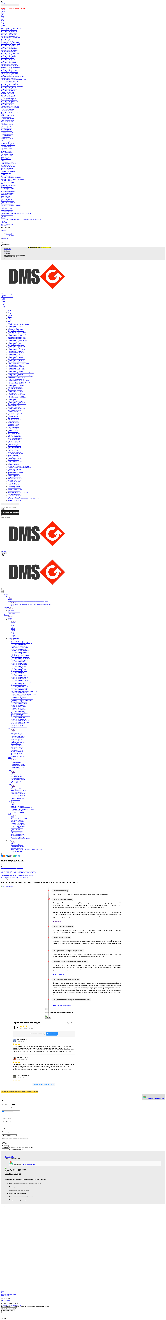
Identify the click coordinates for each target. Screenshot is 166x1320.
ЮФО (13, 761)
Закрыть (48, 1017)
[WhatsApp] (14, 856)
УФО (12, 843)
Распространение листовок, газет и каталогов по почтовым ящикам (31, 604)
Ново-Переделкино (155, 1098)
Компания (11, 610)
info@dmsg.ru (6, 238)
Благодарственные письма (10, 5)
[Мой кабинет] (1, 589)
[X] (9, 856)
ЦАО (15, 877)
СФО (12, 773)
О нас (2, 1291)
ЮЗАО (26, 877)
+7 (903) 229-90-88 (18, 1170)
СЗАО (12, 877)
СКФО (13, 804)
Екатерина (9, 1156)
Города (10, 618)
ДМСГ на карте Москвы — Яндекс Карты (44, 1087)
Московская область (17, 641)
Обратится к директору (34, 247)
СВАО (8, 877)
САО (5, 877)
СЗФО (13, 787)
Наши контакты (5, 1295)
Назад (11, 598)
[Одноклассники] (4, 856)
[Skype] (16, 856)
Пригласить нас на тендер (8, 1294)
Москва (13, 622)
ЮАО (18, 877)
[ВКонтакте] (2, 856)
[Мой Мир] (7, 856)
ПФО (12, 817)
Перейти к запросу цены (7, 1310)
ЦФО (12, 731)
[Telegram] (19, 856)
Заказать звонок (7, 243)
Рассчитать (6, 1147)
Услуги (10, 599)
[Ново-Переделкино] (7, 886)
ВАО (2, 877)
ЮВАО (22, 877)
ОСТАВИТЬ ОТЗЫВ (46, 247)
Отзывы (3, 1292)
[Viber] (11, 856)
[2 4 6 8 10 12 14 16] (71, 1128)
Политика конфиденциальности (12, 1305)
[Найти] (2, 509)
